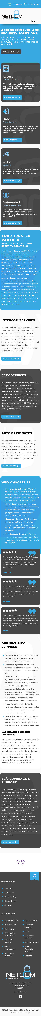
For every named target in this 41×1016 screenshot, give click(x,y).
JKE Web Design (24, 1013)
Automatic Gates (11, 921)
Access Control (31, 921)
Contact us (9, 893)
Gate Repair (9, 929)
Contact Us (9, 52)
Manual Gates (10, 925)
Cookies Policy (10, 901)
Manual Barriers (31, 942)
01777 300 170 (20, 992)
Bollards (28, 956)
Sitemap (7, 905)
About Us (8, 889)
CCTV (27, 931)
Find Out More (10, 97)
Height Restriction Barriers (29, 949)
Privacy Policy (10, 897)
